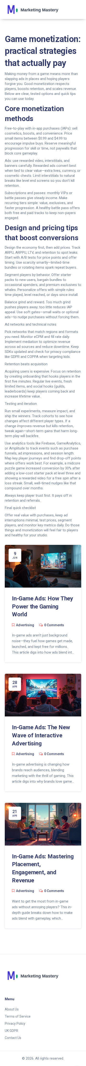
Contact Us (13, 1038)
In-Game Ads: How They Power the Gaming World (42, 606)
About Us (12, 1009)
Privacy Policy (15, 1023)
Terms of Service (18, 1016)
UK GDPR (11, 1031)
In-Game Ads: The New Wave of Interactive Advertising (41, 735)
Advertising (25, 625)
